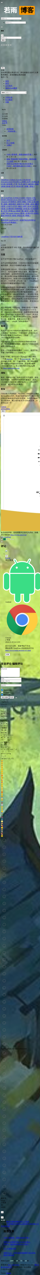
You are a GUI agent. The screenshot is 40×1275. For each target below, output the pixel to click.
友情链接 (10, 129)
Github (4, 121)
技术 (21, 184)
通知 (32, 186)
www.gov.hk (25, 359)
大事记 (9, 145)
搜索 (3, 40)
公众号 (4, 123)
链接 (14, 216)
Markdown (7, 690)
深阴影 (10, 56)
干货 (16, 184)
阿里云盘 (21, 216)
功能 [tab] (7, 102)
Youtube (5, 202)
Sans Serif (5, 51)
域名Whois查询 (11, 88)
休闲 (19, 202)
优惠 (24, 182)
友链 (33, 204)
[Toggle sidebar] (2, 2)
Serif (11, 51)
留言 (7, 83)
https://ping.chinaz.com (11, 368)
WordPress (17, 182)
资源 (23, 213)
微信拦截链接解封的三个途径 (17, 1222)
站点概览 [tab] (8, 100)
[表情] (16, 697)
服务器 (31, 184)
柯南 (4, 186)
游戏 (9, 186)
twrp (16, 200)
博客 (28, 204)
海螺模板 (19, 209)
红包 (30, 209)
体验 (24, 202)
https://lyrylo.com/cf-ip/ (18, 535)
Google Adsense (26, 198)
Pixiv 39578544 (13, 1265)
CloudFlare (5, 180)
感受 (25, 206)
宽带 (4, 206)
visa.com (9, 359)
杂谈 (4, 209)
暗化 (13, 61)
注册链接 (11, 209)
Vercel (21, 200)
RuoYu (7, 558)
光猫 (29, 202)
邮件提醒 (7, 695)
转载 (27, 186)
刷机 (6, 204)
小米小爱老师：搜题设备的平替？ (19, 154)
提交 (26, 184)
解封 (27, 211)
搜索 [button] (3, 92)
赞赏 (3, 411)
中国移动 (13, 202)
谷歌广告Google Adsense (11, 213)
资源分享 (20, 186)
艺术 (14, 186)
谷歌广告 (34, 211)
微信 (20, 206)
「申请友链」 (11, 131)
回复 (7, 654)
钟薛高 (9, 216)
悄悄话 (6, 692)
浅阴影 (4, 56)
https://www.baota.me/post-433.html (18, 650)
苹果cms (13, 211)
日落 (8, 61)
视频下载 (21, 211)
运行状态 (8, 86)
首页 (7, 81)
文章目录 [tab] (8, 97)
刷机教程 (13, 204)
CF (2, 198)
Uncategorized (7, 182)
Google (19, 180)
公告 (34, 202)
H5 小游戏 (10, 143)
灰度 (18, 61)
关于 (8, 140)
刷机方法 (21, 204)
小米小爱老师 (8, 184)
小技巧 (10, 206)
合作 (29, 182)
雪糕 (28, 216)
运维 (36, 213)
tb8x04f (10, 200)
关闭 (3, 61)
